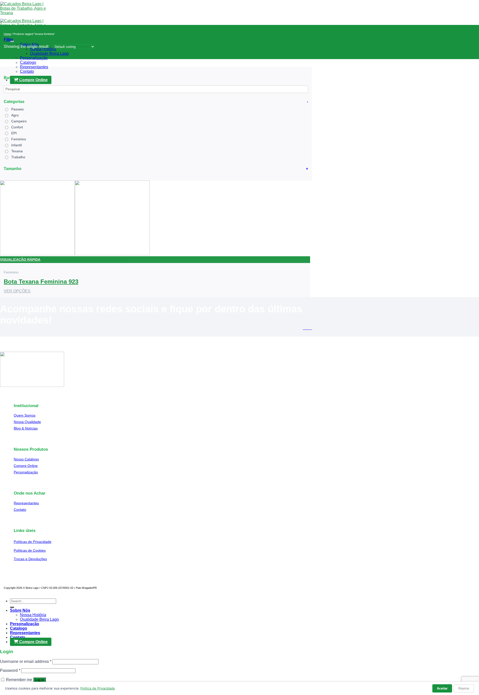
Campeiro (19, 121)
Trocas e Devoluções (30, 559)
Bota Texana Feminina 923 (41, 281)
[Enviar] (12, 607)
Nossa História (33, 615)
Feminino (18, 139)
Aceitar (442, 688)
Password (10, 670)
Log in (39, 680)
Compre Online (26, 466)
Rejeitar (463, 688)
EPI (14, 133)
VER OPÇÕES (17, 291)
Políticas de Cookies (30, 550)
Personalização (34, 58)
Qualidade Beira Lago (49, 53)
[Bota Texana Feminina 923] (75, 254)
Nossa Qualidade (27, 422)
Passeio (17, 109)
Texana (17, 151)
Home (7, 33)
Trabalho (18, 157)
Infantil (16, 145)
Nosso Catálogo (26, 459)
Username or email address (25, 661)
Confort (17, 127)
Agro (15, 115)
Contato (27, 71)
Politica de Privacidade (97, 688)
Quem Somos (24, 415)
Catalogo (28, 62)
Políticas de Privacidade (32, 542)
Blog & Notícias (26, 428)
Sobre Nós (20, 610)
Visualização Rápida (20, 259)
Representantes (34, 67)
